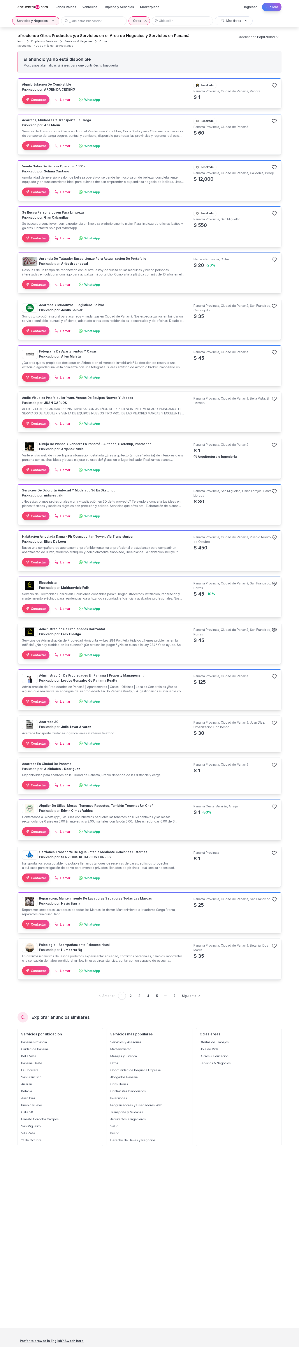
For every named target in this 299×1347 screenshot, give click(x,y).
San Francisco (31, 1077)
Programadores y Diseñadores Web (136, 1105)
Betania (26, 1091)
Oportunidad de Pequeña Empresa (135, 1070)
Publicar (272, 7)
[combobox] (258, 37)
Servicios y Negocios (32, 21)
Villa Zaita (28, 1133)
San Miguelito (31, 1126)
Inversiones (118, 1098)
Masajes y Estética (123, 1056)
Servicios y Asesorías (125, 1042)
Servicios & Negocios (78, 41)
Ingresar (250, 7)
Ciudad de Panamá (35, 1049)
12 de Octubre (31, 1140)
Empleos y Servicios (44, 41)
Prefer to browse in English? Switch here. (52, 1341)
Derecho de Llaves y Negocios (132, 1140)
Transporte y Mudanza (126, 1112)
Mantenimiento (120, 1049)
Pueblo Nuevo (31, 1105)
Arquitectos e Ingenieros (128, 1119)
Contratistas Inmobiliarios (128, 1091)
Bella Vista (28, 1056)
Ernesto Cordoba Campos (40, 1119)
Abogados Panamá (124, 1077)
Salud (114, 1126)
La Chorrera (29, 1070)
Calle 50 (27, 1112)
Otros (137, 21)
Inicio (21, 41)
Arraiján (26, 1084)
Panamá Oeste (31, 1063)
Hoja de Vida (209, 1049)
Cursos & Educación (214, 1056)
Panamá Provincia (34, 1042)
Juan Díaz (28, 1098)
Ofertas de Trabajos (214, 1042)
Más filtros (233, 21)
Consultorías (119, 1084)
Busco (114, 1133)
